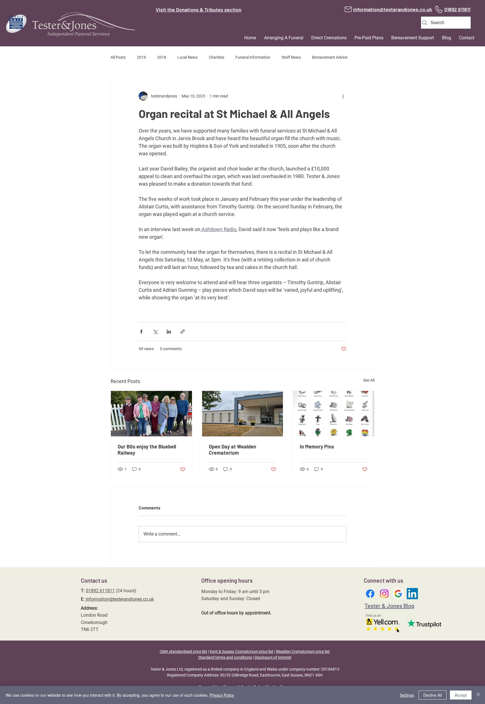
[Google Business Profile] (398, 593)
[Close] (478, 695)
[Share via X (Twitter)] (155, 331)
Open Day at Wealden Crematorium (232, 449)
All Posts (118, 57)
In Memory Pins (317, 446)
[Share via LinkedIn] (168, 331)
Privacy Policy (222, 695)
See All (368, 380)
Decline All (432, 695)
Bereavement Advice (329, 57)
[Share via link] (182, 331)
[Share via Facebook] (141, 331)
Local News (187, 57)
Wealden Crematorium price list (303, 651)
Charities (216, 57)
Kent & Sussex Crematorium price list (241, 651)
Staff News (291, 57)
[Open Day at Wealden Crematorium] (242, 413)
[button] (280, 38)
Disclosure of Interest (273, 657)
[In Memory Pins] (333, 413)
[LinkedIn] (412, 593)
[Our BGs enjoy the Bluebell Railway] (151, 413)
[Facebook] (370, 593)
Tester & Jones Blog (389, 605)
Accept (461, 695)
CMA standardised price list (183, 651)
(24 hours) (125, 590)
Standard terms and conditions (225, 657)
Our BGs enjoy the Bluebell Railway (147, 449)
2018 (161, 57)
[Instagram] (384, 593)
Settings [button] (407, 695)
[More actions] (343, 96)
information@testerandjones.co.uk (120, 599)
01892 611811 (100, 590)
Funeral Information (252, 57)
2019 (141, 57)
